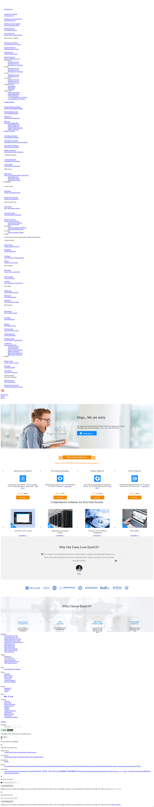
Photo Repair (11, 87)
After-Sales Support (9, 659)
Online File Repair (13, 95)
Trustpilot (3, 722)
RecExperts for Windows (15, 223)
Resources (4, 634)
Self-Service (7, 656)
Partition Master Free (14, 124)
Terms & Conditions (10, 682)
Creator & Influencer (10, 711)
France (33, 766)
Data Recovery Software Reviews (13, 642)
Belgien (64, 766)
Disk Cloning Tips (9, 647)
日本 (43, 771)
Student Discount (9, 714)
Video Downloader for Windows (17, 227)
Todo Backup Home (13, 178)
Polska (128, 766)
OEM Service (8, 712)
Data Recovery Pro (13, 63)
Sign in (3, 396)
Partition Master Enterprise (15, 128)
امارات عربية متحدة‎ (122, 771)
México (19, 757)
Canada (21, 752)
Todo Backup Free (13, 177)
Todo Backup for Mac (14, 180)
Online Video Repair (14, 92)
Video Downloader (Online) (16, 232)
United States (10, 752)
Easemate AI (7, 688)
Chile (28, 757)
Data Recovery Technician (15, 65)
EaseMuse (7, 689)
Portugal (92, 766)
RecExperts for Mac (13, 224)
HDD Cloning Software (11, 650)
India (94, 771)
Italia (83, 766)
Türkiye (135, 771)
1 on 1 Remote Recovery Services (17, 97)
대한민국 (53, 771)
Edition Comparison (13, 129)
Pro (13, 348)
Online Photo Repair (13, 94)
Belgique (43, 766)
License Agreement (9, 680)
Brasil (9, 757)
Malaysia (11, 773)
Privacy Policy (8, 677)
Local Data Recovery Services (16, 99)
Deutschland (10, 766)
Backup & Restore (9, 131)
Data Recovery (8, 9)
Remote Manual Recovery (11, 661)
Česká (136, 766)
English (6, 761)
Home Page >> (88, 433)
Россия (117, 766)
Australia (9, 771)
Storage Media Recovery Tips (12, 639)
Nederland (104, 766)
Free (13, 346)
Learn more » (68, 486)
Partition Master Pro (13, 126)
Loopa (6, 691)
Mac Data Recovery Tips (11, 637)
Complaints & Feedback (11, 717)
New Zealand (31, 771)
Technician (15, 350)
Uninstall (6, 674)
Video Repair (11, 86)
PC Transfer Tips (9, 652)
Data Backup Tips (9, 644)
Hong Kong (84, 771)
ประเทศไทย (145, 771)
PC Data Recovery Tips (11, 636)
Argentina (37, 757)
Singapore (20, 771)
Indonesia (106, 771)
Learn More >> (23, 535)
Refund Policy (8, 675)
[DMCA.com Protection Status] (10, 731)
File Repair (11, 89)
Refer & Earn (8, 715)
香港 (73, 771)
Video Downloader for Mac (15, 229)
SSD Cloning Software (10, 648)
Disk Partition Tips (9, 645)
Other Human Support (10, 663)
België (53, 766)
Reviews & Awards (9, 704)
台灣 (64, 771)
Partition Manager (9, 102)
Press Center (7, 702)
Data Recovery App (13, 83)
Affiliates (6, 709)
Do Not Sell (7, 678)
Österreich (22, 766)
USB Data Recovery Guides (12, 640)
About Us (7, 701)
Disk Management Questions (12, 669)
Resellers (6, 707)
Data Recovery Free (13, 62)
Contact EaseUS (9, 706)
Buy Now (23, 497)
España (74, 766)
